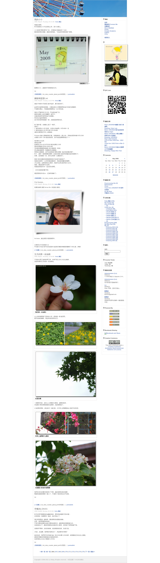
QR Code (107, 90)
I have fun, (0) (109, 207)
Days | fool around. (110, 139)
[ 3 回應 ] (37, 250)
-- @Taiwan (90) (110, 209)
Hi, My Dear (108, 191)
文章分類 (107, 198)
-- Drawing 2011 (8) (111, 228)
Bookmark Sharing (110, 330)
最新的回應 (108, 270)
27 (113, 172)
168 (59, 551)
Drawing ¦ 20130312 (110, 137)
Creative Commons (111, 338)
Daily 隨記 (58, 21)
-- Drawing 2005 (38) (111, 237)
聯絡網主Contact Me (111, 24)
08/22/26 (115, 175)
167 (56, 551)
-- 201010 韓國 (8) (110, 213)
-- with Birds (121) (111, 210)
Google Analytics (110, 31)
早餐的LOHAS (109, 193)
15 (119, 167)
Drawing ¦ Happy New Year (113, 150)
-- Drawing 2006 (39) (111, 236)
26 (109, 172)
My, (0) (106, 225)
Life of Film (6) (109, 204)
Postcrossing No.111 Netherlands (111, 183)
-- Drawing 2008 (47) (111, 233)
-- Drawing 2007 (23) (111, 234)
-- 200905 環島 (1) (110, 215)
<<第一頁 (43, 551)
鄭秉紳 (106, 291)
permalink (71, 94)
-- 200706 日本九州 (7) (112, 217)
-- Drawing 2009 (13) (111, 231)
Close (106, 186)
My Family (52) (109, 203)
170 (66, 551)
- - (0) (106, 206)
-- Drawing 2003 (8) (111, 240)
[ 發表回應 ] (38, 94)
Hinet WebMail (109, 28)
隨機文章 (107, 180)
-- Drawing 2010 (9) (111, 230)
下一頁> (88, 551)
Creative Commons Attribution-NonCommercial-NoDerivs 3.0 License (114, 348)
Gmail (106, 29)
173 (76, 551)
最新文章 (107, 121)
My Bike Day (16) (109, 224)
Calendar (107, 155)
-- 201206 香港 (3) (110, 212)
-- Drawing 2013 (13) (111, 227)
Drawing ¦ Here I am (110, 128)
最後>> (93, 551)
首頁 (105, 22)
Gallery (106, 32)
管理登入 (107, 37)
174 (80, 551)
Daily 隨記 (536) (109, 201)
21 (116, 170)
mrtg (106, 34)
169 (63, 551)
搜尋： (106, 245)
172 (73, 551)
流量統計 (107, 26)
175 (83, 551)
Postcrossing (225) (110, 222)
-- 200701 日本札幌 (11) (112, 219)
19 (109, 170)
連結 (106, 19)
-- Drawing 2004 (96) (111, 239)
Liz (105, 285)
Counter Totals (109, 260)
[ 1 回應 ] (37, 504)
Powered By (108, 308)
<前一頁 (48, 551)
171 (69, 551)
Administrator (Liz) (110, 273)
